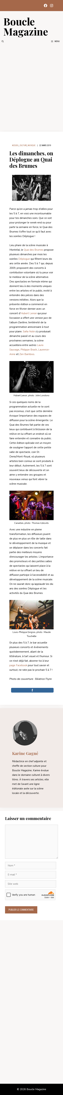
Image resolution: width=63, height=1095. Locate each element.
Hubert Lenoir (29, 313)
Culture (23, 145)
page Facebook (18, 665)
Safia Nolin (29, 331)
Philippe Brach (28, 349)
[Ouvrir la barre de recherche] (2, 41)
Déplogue (24, 259)
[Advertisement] (31, 87)
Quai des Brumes (33, 249)
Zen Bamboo (26, 354)
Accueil (15, 145)
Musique (31, 145)
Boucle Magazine (25, 26)
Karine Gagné (25, 753)
